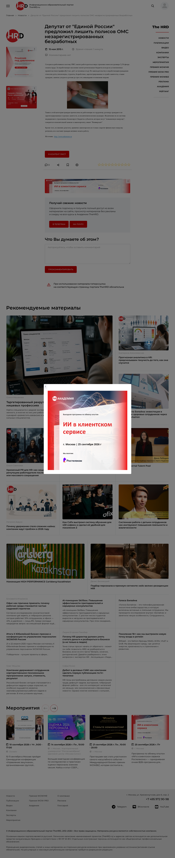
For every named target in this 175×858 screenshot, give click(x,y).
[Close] (128, 385)
